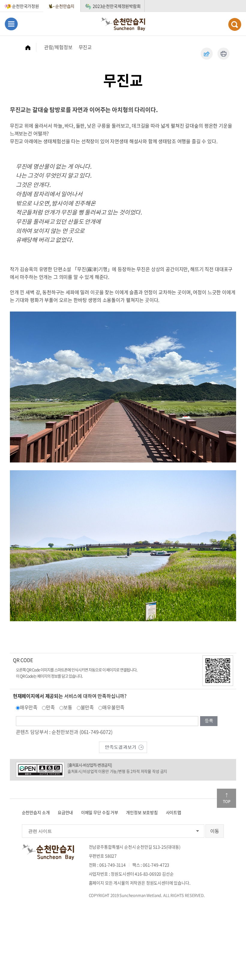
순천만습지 (64, 6)
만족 (50, 707)
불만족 (87, 707)
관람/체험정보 (58, 47)
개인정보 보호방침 (142, 812)
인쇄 (224, 54)
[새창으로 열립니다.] (123, 746)
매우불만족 (113, 707)
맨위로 (226, 798)
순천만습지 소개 (36, 812)
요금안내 (65, 812)
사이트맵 (173, 812)
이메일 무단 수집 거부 (99, 812)
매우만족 (29, 707)
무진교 (85, 47)
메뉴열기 (11, 23)
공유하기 (207, 54)
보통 (67, 707)
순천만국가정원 (25, 6)
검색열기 (234, 24)
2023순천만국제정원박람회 (117, 6)
